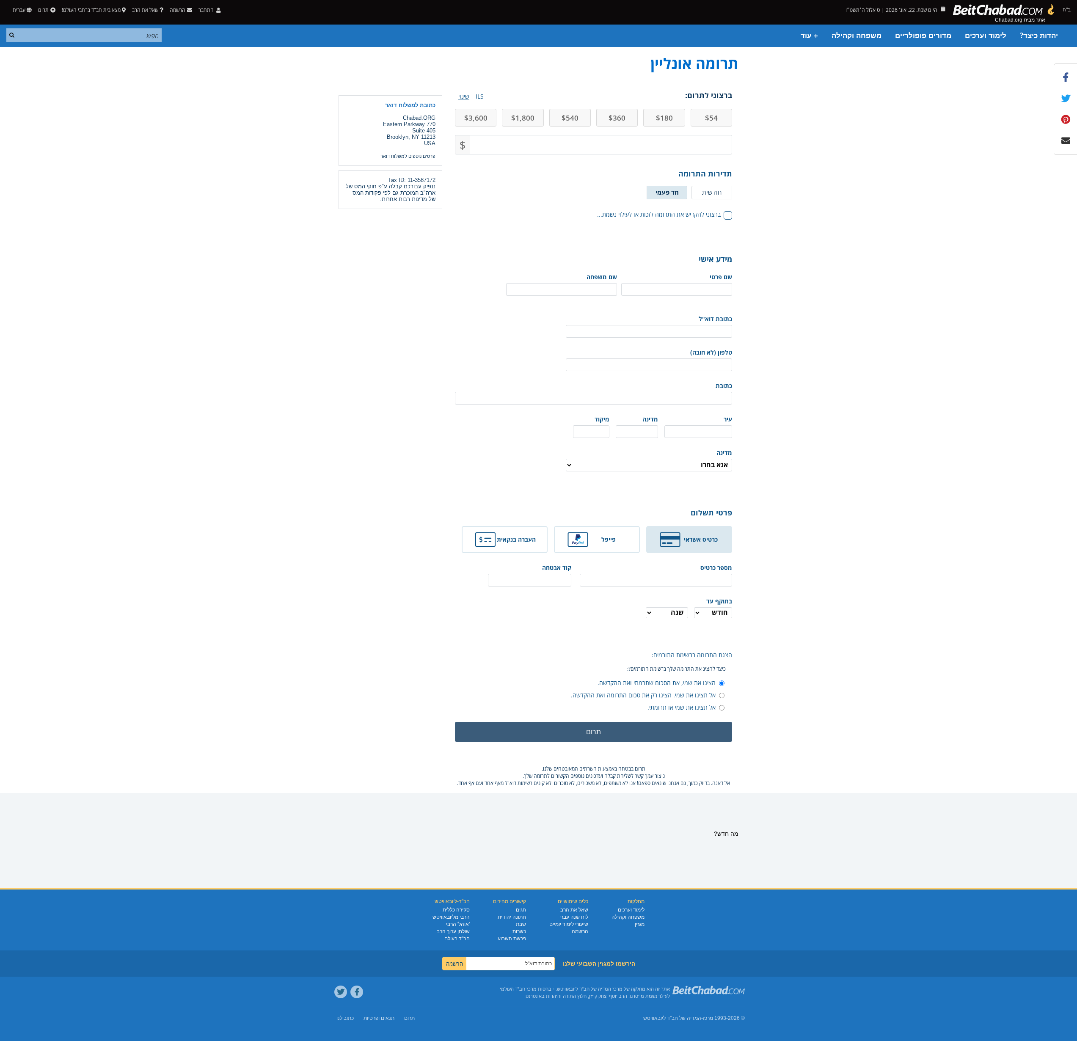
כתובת (724, 386)
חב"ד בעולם (457, 939)
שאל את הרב (145, 10)
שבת (521, 924)
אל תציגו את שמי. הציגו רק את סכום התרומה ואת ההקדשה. (643, 695)
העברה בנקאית (516, 539)
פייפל (608, 539)
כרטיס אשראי (701, 539)
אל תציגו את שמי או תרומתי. (681, 707)
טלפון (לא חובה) (711, 352)
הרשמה (580, 931)
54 (711, 118)
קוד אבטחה (556, 568)
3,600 (476, 118)
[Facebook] (356, 992)
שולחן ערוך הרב (453, 931)
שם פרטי (721, 277)
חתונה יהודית (512, 917)
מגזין (640, 924)
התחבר (206, 10)
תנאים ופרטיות (379, 1018)
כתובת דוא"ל (715, 319)
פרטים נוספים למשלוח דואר (407, 156)
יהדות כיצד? (1039, 36)
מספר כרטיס (716, 568)
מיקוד (602, 419)
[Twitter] (340, 992)
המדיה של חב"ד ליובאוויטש (672, 1018)
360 (617, 118)
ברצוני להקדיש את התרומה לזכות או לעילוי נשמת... (659, 214)
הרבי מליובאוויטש (451, 917)
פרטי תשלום (711, 512)
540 (570, 118)
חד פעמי (667, 192)
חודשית (712, 192)
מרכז (708, 1018)
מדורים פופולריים (923, 36)
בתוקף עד (719, 601)
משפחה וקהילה (856, 36)
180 (664, 118)
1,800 (522, 118)
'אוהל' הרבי (458, 924)
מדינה (650, 419)
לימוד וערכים (985, 36)
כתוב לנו (345, 1018)
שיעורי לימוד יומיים (568, 924)
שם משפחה (602, 277)
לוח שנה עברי (573, 917)
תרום (43, 10)
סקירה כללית (456, 910)
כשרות (519, 931)
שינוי (463, 96)
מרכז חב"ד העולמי (518, 988)
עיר (728, 419)
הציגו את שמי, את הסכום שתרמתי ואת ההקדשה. (657, 683)
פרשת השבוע (512, 939)
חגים (521, 910)
